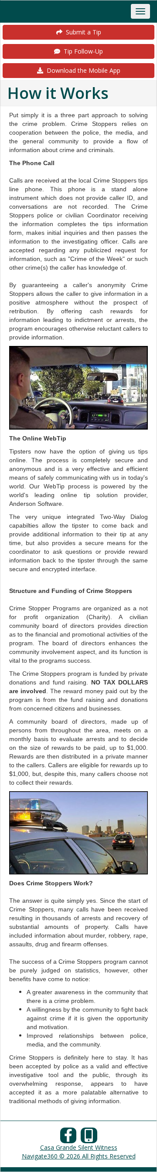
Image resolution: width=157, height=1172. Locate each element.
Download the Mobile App (81, 70)
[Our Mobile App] (89, 1138)
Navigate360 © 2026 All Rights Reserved (79, 1156)
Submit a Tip (81, 32)
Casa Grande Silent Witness (78, 1147)
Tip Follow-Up (81, 51)
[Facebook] (68, 1138)
